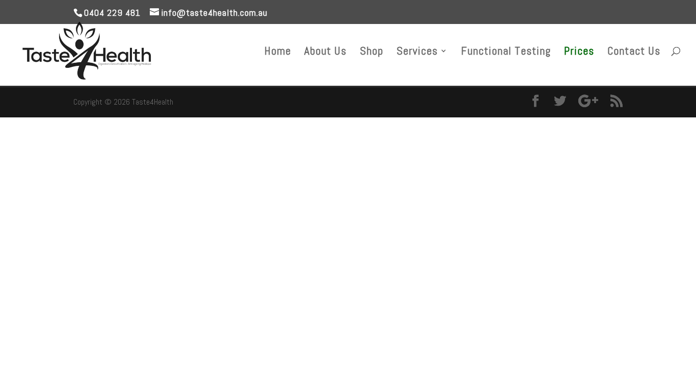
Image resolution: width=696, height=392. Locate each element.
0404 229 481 (112, 12)
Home (277, 52)
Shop (371, 52)
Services (417, 52)
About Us (325, 52)
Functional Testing (506, 52)
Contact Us (633, 52)
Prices (579, 52)
